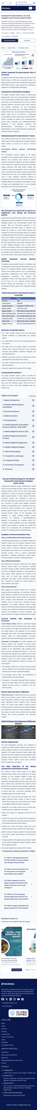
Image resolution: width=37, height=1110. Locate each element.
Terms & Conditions (7, 1037)
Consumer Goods (28, 33)
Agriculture (4, 1058)
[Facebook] (2, 999)
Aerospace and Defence (9, 1055)
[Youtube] (18, 999)
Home (3, 48)
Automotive (5, 1052)
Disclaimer (4, 1042)
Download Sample (9, 40)
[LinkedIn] (10, 999)
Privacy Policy (5, 1034)
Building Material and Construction (12, 1060)
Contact (4, 1031)
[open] (34, 8)
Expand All (32, 396)
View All (3, 1063)
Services (4, 1029)
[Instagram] (14, 999)
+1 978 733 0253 (22, 2)
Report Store (11, 48)
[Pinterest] (22, 999)
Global (12, 33)
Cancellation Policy (7, 1045)
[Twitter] (6, 999)
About (3, 1026)
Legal (3, 1040)
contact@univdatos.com (25, 4)
